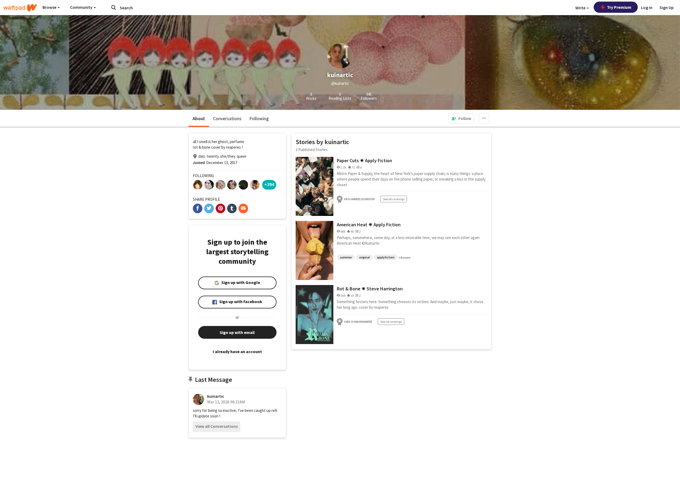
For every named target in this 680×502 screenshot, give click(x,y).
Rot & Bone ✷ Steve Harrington (370, 289)
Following (259, 118)
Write (580, 7)
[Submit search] (114, 7)
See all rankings (393, 199)
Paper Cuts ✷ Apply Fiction (364, 160)
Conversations (227, 118)
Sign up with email (237, 332)
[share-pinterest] (220, 208)
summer (346, 257)
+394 (269, 184)
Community (81, 7)
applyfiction (385, 257)
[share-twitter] (209, 208)
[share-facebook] (197, 208)
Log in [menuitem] (646, 7)
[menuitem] (461, 118)
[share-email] (243, 208)
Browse (49, 7)
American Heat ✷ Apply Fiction (369, 224)
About (199, 118)
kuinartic (215, 396)
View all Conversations (217, 426)
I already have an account (237, 351)
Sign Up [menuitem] (667, 7)
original (364, 257)
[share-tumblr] (232, 208)
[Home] (20, 8)
